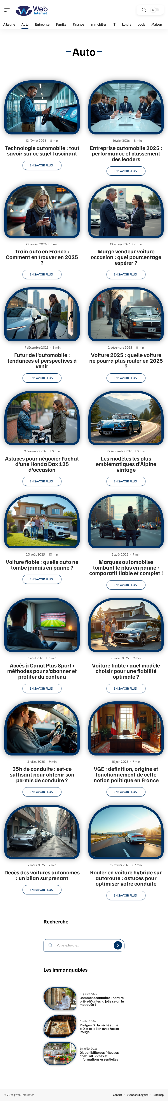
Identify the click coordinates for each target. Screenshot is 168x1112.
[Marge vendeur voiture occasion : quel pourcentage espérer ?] (126, 211)
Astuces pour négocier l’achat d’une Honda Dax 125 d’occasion (42, 464)
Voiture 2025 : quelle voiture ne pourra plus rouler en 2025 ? (126, 360)
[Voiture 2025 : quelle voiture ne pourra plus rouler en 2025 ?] (126, 314)
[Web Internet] (31, 10)
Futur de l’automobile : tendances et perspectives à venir (42, 360)
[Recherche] (144, 10)
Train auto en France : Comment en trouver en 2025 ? (42, 257)
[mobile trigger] (8, 10)
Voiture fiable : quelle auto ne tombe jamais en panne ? (42, 564)
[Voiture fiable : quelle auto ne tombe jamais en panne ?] (42, 521)
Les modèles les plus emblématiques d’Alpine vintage (126, 464)
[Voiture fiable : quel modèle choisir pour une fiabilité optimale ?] (126, 625)
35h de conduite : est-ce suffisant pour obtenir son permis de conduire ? (42, 774)
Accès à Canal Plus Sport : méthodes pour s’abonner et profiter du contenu (42, 671)
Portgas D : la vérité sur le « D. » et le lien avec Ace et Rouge (99, 1028)
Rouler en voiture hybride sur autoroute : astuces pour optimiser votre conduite (126, 878)
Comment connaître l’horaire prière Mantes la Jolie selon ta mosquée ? (102, 1001)
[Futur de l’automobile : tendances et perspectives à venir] (42, 314)
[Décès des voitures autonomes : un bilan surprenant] (42, 832)
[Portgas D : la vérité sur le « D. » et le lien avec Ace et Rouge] (60, 1026)
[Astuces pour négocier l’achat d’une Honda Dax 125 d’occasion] (42, 418)
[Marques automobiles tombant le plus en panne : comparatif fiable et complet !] (126, 521)
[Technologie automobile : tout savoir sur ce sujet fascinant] (42, 107)
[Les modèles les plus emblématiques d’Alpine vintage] (126, 418)
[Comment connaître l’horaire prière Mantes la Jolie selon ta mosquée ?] (60, 999)
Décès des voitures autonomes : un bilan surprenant (42, 875)
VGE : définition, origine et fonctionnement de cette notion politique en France (126, 774)
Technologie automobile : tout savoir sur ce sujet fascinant (42, 150)
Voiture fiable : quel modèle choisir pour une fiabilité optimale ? (126, 671)
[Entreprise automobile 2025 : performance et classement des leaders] (126, 107)
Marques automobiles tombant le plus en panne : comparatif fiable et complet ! (126, 567)
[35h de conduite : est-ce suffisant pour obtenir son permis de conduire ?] (42, 728)
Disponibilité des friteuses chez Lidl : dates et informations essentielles (99, 1055)
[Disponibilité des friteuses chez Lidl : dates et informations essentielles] (60, 1053)
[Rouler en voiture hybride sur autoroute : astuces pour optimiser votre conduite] (126, 832)
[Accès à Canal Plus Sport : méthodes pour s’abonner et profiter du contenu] (42, 625)
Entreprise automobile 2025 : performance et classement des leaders (126, 153)
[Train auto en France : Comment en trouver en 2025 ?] (42, 211)
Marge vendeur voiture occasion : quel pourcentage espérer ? (126, 257)
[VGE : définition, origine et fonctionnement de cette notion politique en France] (126, 728)
